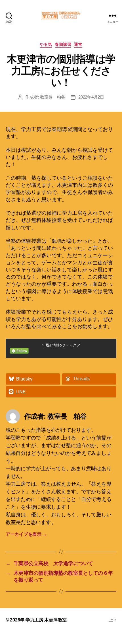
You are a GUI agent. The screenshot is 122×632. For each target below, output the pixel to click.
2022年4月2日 (91, 97)
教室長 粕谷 (52, 97)
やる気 (46, 44)
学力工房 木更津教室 (46, 619)
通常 (78, 44)
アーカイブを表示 (26, 534)
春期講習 (63, 44)
